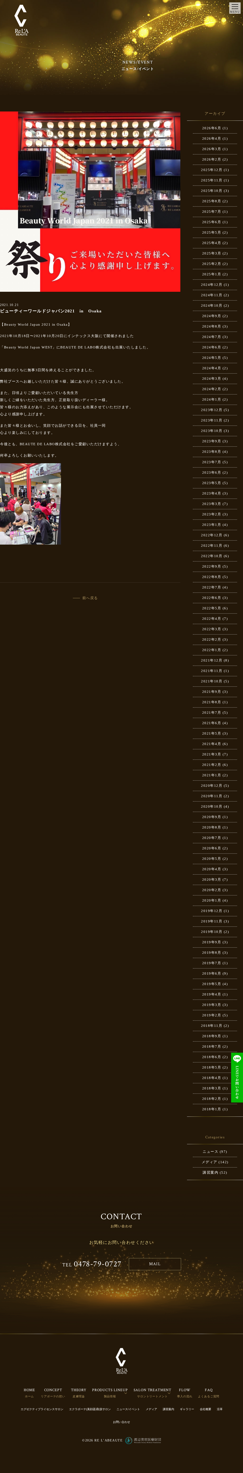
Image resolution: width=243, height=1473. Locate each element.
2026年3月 (211, 149)
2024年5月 (211, 358)
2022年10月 (211, 556)
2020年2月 (211, 890)
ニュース (210, 1151)
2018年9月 (211, 1036)
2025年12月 (211, 170)
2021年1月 (211, 775)
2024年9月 (211, 316)
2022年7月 (211, 587)
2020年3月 (211, 879)
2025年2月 (211, 264)
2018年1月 (211, 1109)
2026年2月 (211, 159)
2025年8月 (211, 201)
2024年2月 (211, 389)
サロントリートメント (152, 1396)
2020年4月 (211, 869)
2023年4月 (211, 493)
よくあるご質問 (208, 1396)
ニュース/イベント (128, 1409)
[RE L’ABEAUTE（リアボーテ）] (21, 20)
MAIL (155, 1264)
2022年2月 (211, 639)
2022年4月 (211, 619)
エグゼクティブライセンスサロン (42, 1409)
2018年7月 (211, 1046)
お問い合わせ (121, 1422)
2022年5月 (211, 608)
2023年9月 (211, 441)
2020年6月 (211, 848)
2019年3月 (211, 1005)
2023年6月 (211, 472)
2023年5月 (211, 483)
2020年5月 (211, 859)
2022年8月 (211, 577)
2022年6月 (211, 598)
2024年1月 (211, 399)
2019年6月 (211, 973)
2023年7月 (211, 462)
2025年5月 (211, 232)
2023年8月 (211, 452)
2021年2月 (211, 765)
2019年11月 (211, 921)
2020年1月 (211, 900)
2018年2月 (211, 1099)
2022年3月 (211, 629)
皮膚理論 (79, 1396)
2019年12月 (211, 911)
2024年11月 (211, 295)
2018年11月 (211, 1026)
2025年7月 (211, 211)
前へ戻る (90, 598)
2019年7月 (211, 963)
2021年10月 (211, 681)
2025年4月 (211, 243)
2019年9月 (211, 942)
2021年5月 (211, 733)
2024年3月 (211, 378)
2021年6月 (211, 723)
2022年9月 (211, 566)
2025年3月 (211, 253)
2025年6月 (211, 222)
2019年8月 (211, 952)
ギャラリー (187, 1409)
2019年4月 (211, 994)
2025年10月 (211, 191)
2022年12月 (211, 535)
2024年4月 (211, 368)
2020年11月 (211, 796)
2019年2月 (211, 1015)
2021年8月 (211, 702)
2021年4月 (211, 744)
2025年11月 (211, 180)
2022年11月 (211, 545)
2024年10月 (211, 305)
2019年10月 (211, 932)
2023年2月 (211, 514)
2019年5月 (211, 984)
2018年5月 (211, 1067)
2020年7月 (211, 838)
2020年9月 (211, 817)
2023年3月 (211, 504)
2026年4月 (211, 138)
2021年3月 (211, 754)
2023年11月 (211, 420)
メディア (209, 1162)
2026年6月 (211, 128)
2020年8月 (211, 827)
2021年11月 (211, 671)
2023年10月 (211, 431)
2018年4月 (211, 1078)
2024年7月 (211, 337)
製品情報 (110, 1396)
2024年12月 (211, 285)
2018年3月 (211, 1088)
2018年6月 (211, 1057)
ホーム (29, 1396)
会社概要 (205, 1409)
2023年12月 (211, 410)
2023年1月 (211, 525)
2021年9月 (211, 692)
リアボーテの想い (53, 1396)
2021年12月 (211, 660)
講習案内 (210, 1172)
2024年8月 (211, 326)
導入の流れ (184, 1396)
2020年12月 (211, 785)
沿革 (220, 1409)
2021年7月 (211, 712)
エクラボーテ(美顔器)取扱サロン (90, 1409)
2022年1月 (211, 650)
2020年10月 (211, 806)
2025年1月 (211, 274)
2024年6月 (211, 347)
